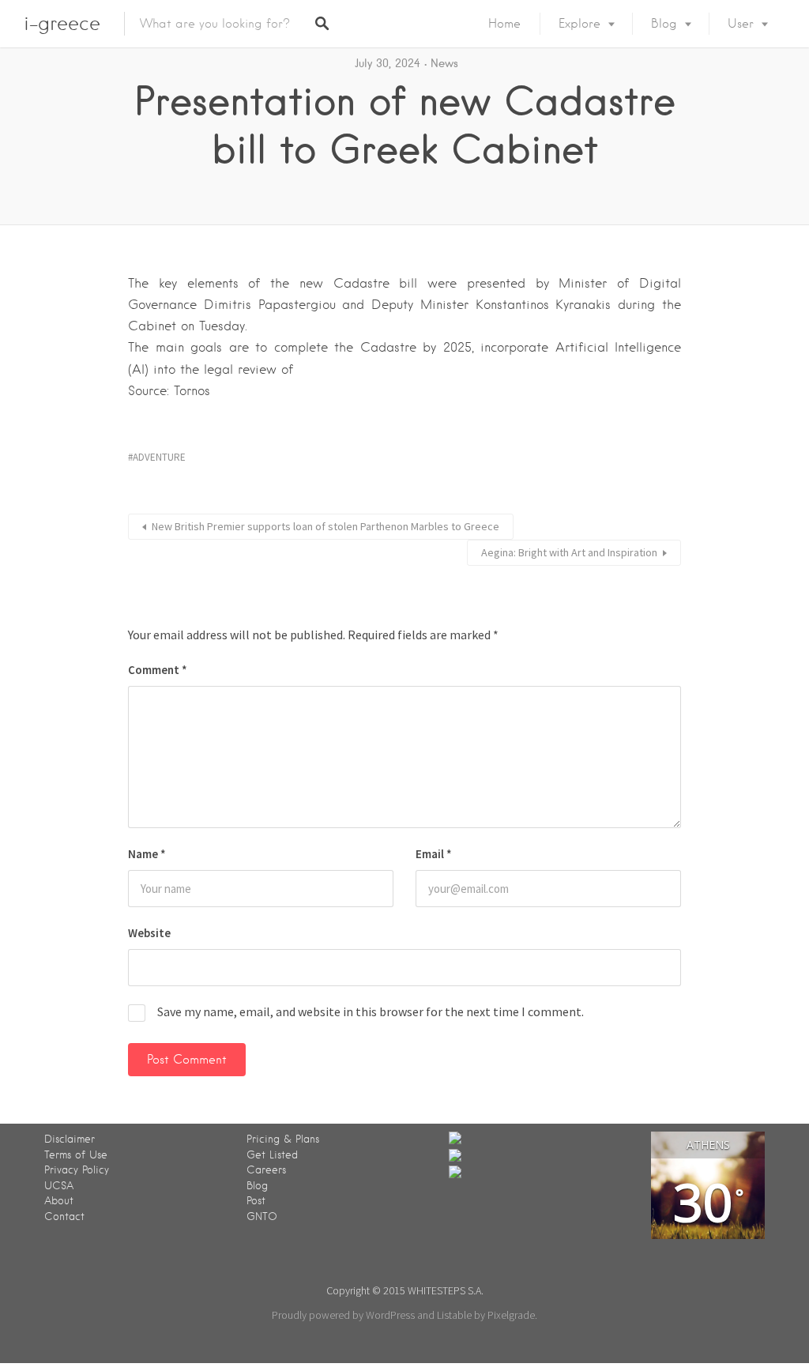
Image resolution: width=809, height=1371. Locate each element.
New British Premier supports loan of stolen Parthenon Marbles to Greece (325, 526)
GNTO (261, 1216)
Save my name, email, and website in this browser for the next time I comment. (370, 1011)
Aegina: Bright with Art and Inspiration (569, 552)
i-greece (62, 23)
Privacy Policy (76, 1170)
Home (504, 24)
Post (255, 1201)
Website (149, 932)
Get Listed (272, 1155)
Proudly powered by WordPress (343, 1315)
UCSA (58, 1186)
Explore (579, 24)
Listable (454, 1315)
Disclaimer (69, 1139)
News (444, 63)
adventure (159, 457)
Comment (157, 669)
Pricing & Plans (282, 1139)
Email (434, 853)
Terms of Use (75, 1155)
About (58, 1201)
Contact (64, 1216)
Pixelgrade (511, 1315)
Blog (664, 24)
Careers (266, 1170)
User (741, 24)
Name (147, 853)
